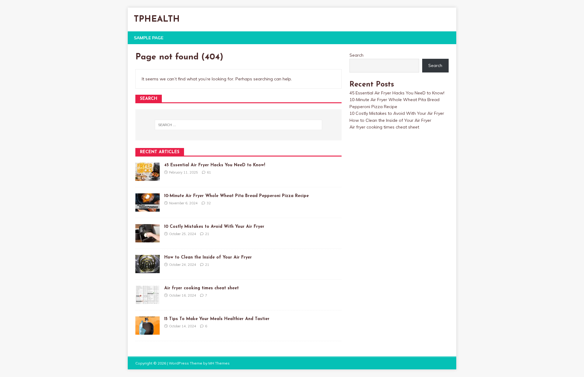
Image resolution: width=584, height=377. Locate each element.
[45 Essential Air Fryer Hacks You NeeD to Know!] (147, 177)
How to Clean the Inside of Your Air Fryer (208, 257)
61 (209, 172)
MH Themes (219, 363)
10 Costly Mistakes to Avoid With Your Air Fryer (214, 226)
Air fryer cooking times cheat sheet (201, 288)
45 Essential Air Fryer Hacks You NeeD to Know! (214, 165)
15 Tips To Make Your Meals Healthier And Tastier (216, 319)
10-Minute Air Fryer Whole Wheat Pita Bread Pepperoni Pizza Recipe (236, 196)
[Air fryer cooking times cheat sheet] (147, 300)
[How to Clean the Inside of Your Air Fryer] (147, 270)
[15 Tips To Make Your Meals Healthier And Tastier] (147, 331)
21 (207, 234)
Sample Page (148, 38)
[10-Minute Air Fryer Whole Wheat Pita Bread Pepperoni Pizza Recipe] (147, 208)
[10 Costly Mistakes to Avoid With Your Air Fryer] (147, 239)
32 (209, 203)
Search (356, 55)
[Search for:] (238, 125)
